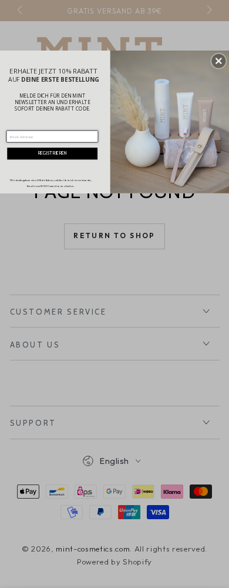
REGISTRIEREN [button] (52, 153)
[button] (218, 61)
